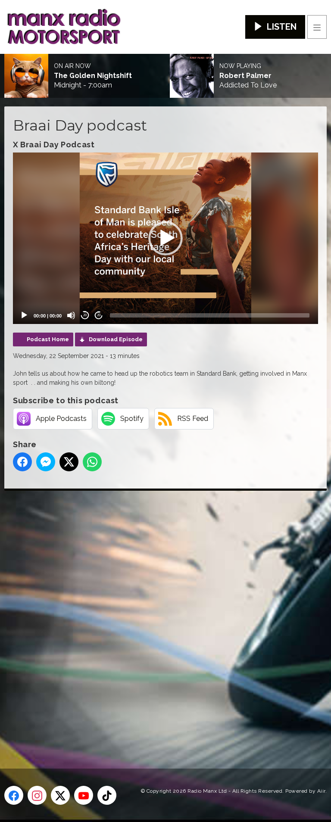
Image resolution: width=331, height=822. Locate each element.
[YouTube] (83, 795)
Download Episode (116, 339)
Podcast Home (48, 339)
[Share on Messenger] (45, 461)
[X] (60, 795)
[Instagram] (37, 795)
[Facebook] (13, 795)
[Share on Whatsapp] (92, 461)
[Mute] (71, 315)
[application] (165, 238)
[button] (165, 238)
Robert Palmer (245, 76)
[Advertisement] (166, 615)
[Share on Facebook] (22, 461)
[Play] (24, 315)
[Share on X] (68, 461)
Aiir (321, 791)
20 (85, 315)
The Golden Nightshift (93, 76)
